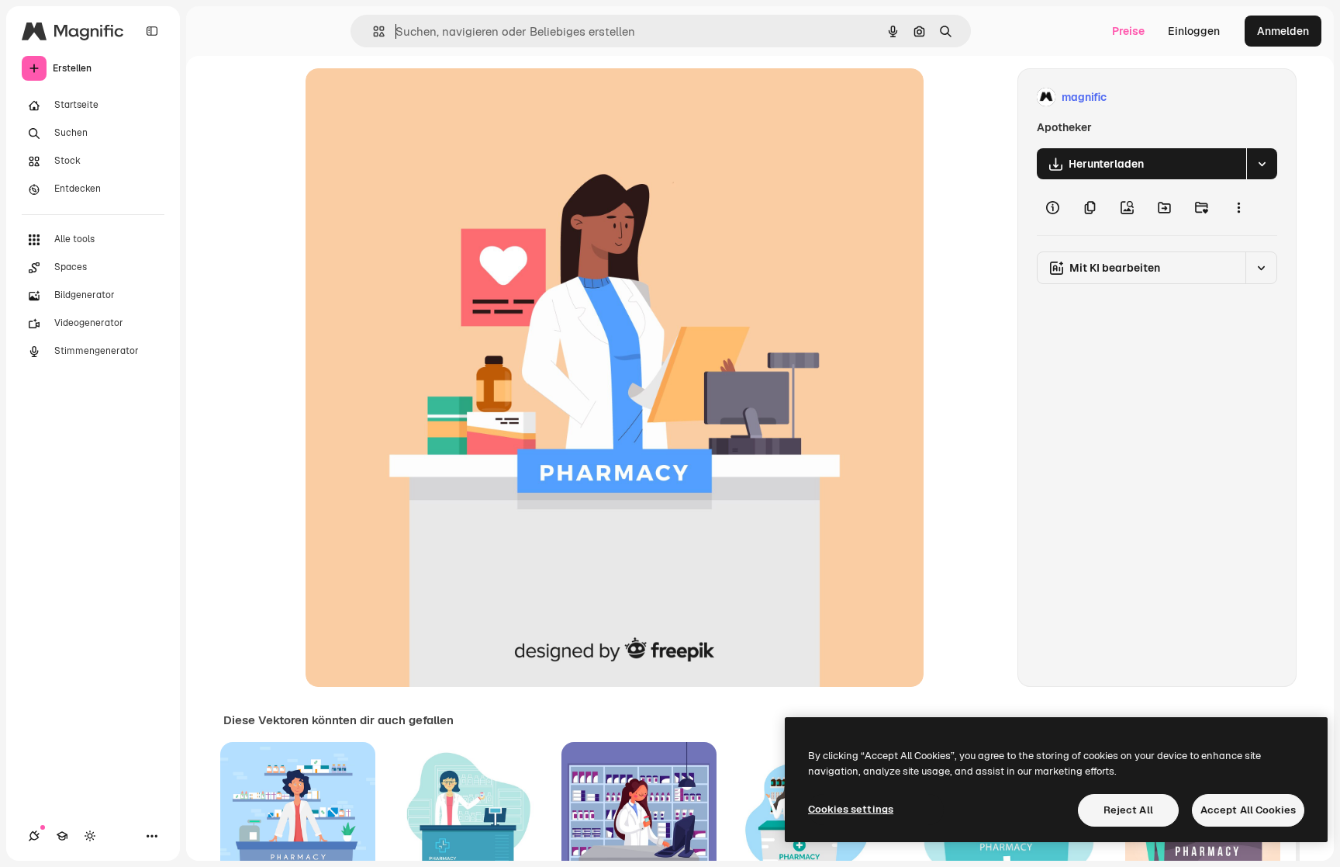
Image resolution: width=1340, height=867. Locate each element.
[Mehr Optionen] (1238, 207)
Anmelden (1283, 31)
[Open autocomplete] (372, 31)
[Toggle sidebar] (152, 31)
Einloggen (1194, 31)
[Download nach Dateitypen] (1261, 163)
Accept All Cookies (1248, 810)
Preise (1128, 31)
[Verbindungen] (34, 836)
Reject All (1128, 810)
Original (405, 97)
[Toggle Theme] (90, 836)
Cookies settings (850, 809)
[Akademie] (62, 836)
